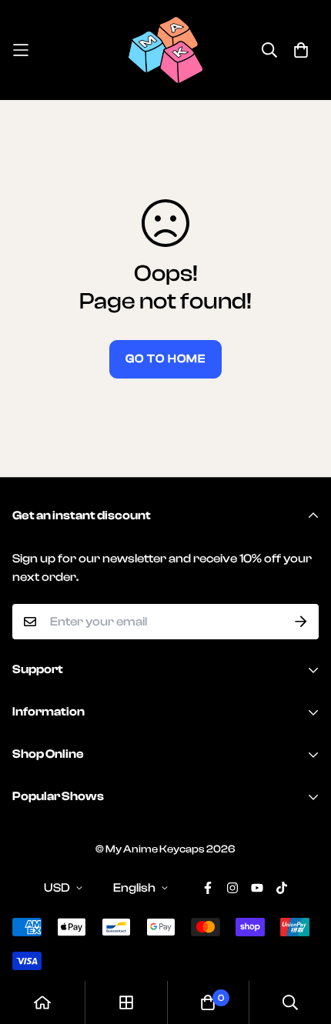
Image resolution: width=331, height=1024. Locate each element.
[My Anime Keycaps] (165, 50)
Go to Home (165, 358)
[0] (208, 1002)
